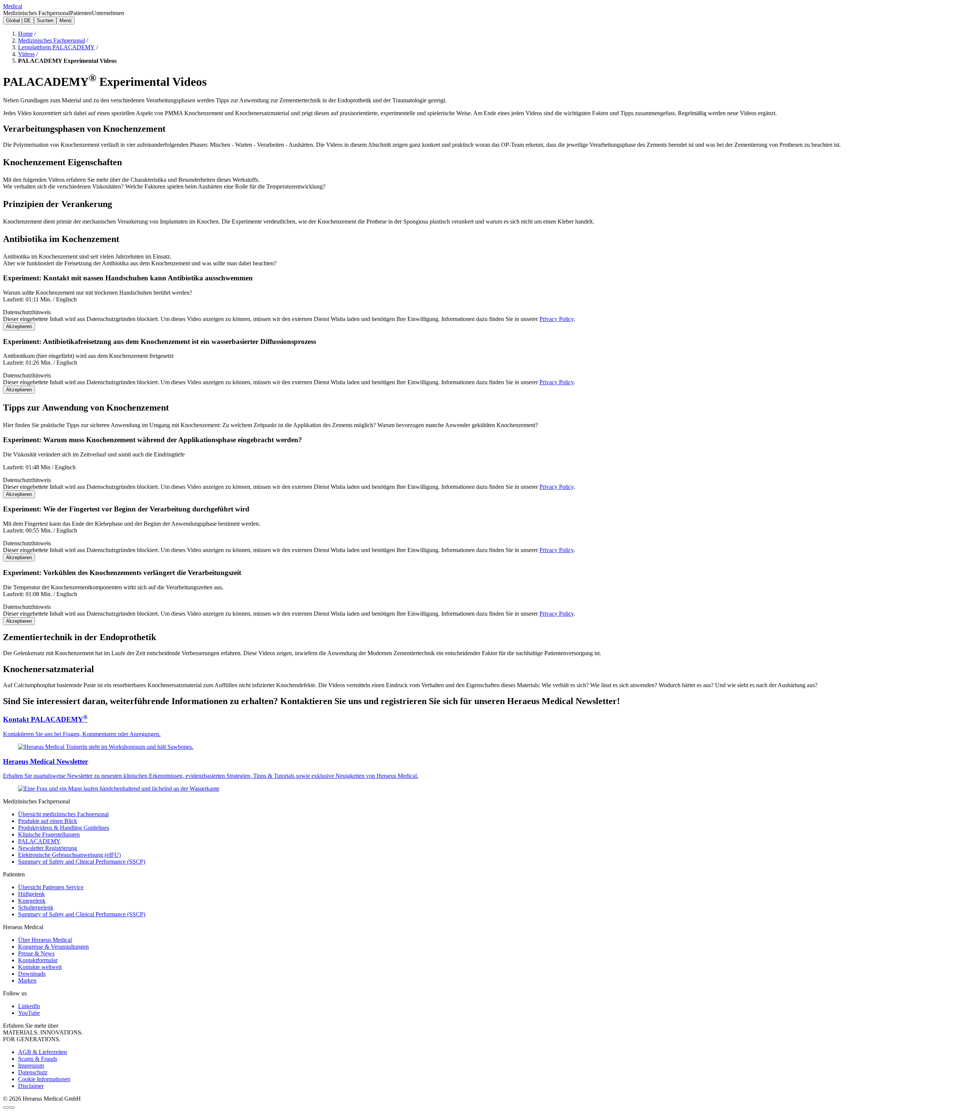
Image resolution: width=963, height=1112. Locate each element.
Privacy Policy (556, 319)
